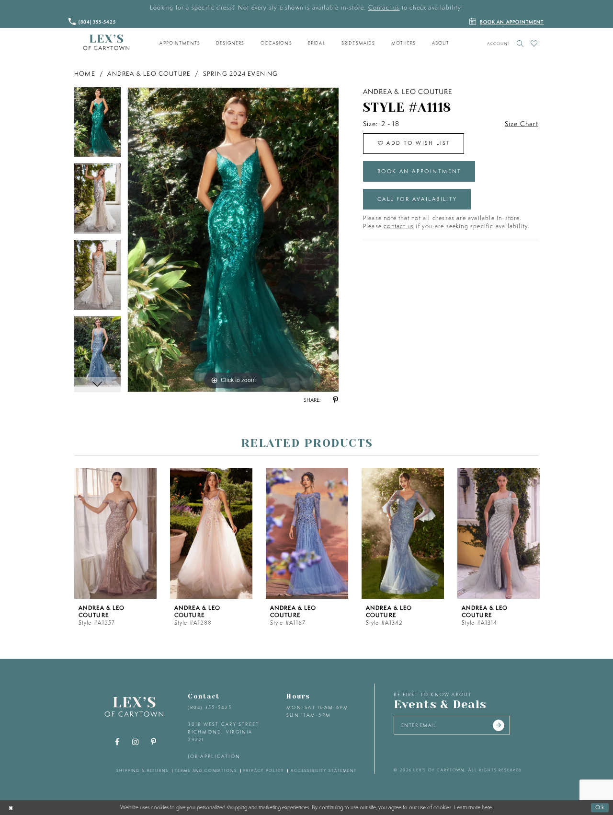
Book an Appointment (419, 171)
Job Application (214, 756)
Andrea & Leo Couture (149, 74)
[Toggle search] (520, 43)
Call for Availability (417, 199)
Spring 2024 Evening (240, 74)
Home (84, 74)
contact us (399, 226)
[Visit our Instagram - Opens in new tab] (135, 742)
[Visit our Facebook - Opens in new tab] (117, 742)
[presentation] (115, 533)
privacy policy (263, 770)
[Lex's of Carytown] (106, 43)
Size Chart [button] (521, 123)
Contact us (384, 7)
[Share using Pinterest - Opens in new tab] (335, 400)
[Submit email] (498, 725)
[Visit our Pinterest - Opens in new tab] (154, 742)
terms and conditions (206, 770)
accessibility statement (324, 770)
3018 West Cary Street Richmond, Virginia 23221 (223, 731)
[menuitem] (180, 43)
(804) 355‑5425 (209, 707)
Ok (600, 807)
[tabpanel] (97, 125)
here (487, 807)
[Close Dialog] (11, 807)
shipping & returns (142, 770)
